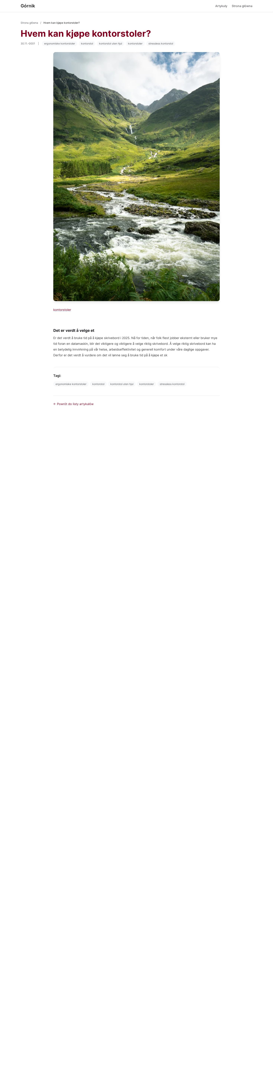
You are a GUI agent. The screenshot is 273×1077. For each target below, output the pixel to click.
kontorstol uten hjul (110, 43)
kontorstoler (135, 43)
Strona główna (242, 6)
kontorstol (87, 43)
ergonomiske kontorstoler (59, 43)
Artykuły (221, 6)
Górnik (28, 6)
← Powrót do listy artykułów (73, 404)
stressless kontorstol (160, 43)
